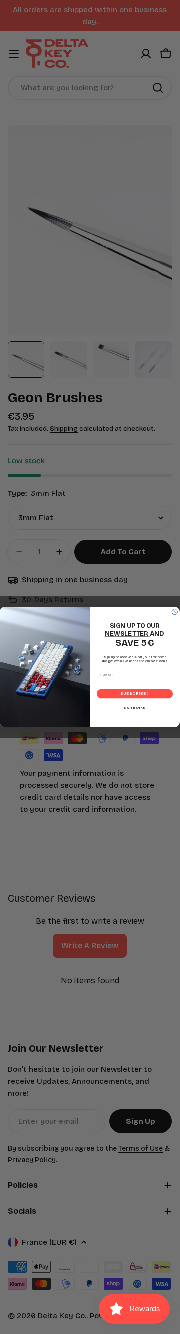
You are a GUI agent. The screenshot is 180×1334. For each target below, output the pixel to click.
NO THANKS (135, 707)
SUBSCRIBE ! (134, 694)
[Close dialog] (175, 612)
